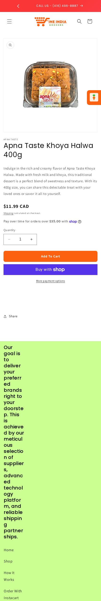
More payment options (50, 281)
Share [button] (13, 316)
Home (9, 549)
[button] (9, 21)
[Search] (79, 21)
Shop (8, 561)
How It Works (9, 576)
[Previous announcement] (18, 6)
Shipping (8, 213)
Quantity (9, 230)
